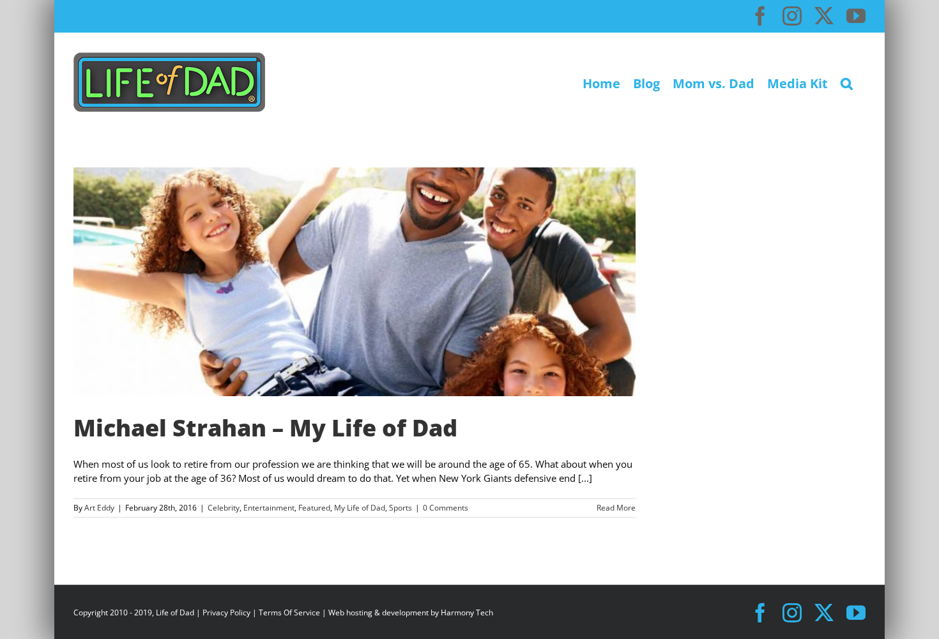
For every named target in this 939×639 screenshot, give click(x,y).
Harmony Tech (467, 612)
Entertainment (268, 507)
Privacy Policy (226, 612)
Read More (616, 507)
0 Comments (445, 507)
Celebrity (224, 507)
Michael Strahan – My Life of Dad (265, 427)
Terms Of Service (289, 612)
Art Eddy (99, 507)
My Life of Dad (359, 507)
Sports (400, 507)
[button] (847, 82)
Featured (314, 507)
